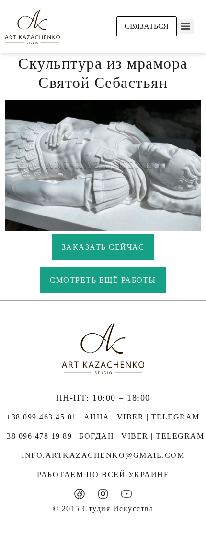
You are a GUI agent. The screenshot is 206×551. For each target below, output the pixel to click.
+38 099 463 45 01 (41, 417)
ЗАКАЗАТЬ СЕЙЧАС (103, 247)
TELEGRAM (175, 417)
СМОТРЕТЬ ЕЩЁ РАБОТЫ (103, 280)
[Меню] (185, 26)
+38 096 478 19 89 (37, 436)
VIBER (130, 417)
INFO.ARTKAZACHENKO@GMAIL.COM (103, 455)
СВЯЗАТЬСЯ (147, 26)
